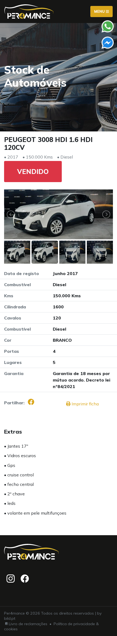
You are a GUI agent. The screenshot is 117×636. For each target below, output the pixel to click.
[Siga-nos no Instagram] (10, 579)
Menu (100, 11)
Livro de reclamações (28, 623)
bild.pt (9, 618)
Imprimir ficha (84, 403)
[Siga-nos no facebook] (24, 579)
